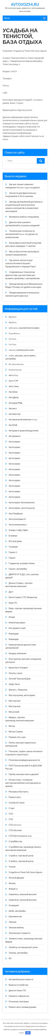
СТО (11, 813)
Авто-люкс (14, 386)
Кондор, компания (17, 653)
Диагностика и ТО (17, 990)
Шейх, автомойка (17, 911)
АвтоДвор (14, 397)
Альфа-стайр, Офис (18, 530)
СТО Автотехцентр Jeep (20, 836)
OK (28, 1033)
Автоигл (13, 408)
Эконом (12, 922)
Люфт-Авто (14, 684)
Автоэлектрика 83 (17, 519)
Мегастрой (14, 712)
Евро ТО (13, 602)
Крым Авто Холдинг (18, 667)
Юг (10, 958)
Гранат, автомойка (18, 569)
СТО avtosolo (15, 824)
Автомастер (15, 414)
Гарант (12, 557)
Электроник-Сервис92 (20, 933)
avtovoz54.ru (25, 4)
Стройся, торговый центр (21, 855)
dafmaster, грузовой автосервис (24, 328)
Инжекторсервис (17, 622)
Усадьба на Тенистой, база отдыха (25, 872)
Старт (12, 808)
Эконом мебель (16, 927)
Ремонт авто (15, 797)
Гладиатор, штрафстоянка (22, 563)
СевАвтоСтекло (17, 802)
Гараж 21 (13, 552)
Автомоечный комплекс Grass (23, 419)
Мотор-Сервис (16, 731)
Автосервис (14, 441)
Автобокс (13, 392)
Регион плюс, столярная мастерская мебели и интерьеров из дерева (23, 783)
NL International (16, 364)
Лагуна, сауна (15, 673)
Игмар (12, 617)
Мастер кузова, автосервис (22, 695)
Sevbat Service (15, 369)
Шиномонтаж (15, 916)
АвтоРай (13, 425)
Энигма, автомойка (18, 952)
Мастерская (14, 700)
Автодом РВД (15, 403)
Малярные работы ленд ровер (24, 216)
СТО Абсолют (15, 830)
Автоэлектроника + (18, 524)
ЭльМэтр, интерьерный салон (23, 947)
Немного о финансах (19, 996)
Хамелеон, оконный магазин (23, 894)
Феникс (12, 883)
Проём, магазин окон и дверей (23, 774)
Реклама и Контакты (18, 791)
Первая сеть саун (17, 737)
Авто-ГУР (13, 380)
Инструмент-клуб (17, 628)
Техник (12, 866)
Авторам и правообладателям (23, 430)
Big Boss (13, 316)
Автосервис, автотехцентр (22, 508)
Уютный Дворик (16, 877)
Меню (7, 18)
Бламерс (13, 535)
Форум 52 (13, 888)
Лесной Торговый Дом (20, 678)
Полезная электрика (19, 1001)
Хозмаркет (14, 905)
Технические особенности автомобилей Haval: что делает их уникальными (21, 234)
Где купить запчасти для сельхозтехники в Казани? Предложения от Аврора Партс (20, 263)
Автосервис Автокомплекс (22, 502)
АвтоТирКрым (16, 513)
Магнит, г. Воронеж (18, 689)
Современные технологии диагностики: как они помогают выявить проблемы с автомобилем (22, 275)
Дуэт (11, 591)
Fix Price (12, 339)
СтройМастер (15, 841)
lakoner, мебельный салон (21, 350)
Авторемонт (15, 436)
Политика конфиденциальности (24, 760)
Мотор (12, 726)
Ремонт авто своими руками (22, 1007)
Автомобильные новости (21, 979)
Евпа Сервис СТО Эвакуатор (23, 597)
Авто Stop (13, 375)
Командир (14, 633)
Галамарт (13, 546)
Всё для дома (15, 541)
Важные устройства (18, 985)
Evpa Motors (14, 333)
